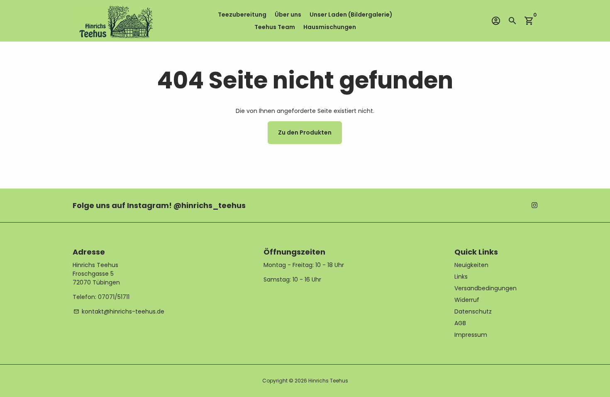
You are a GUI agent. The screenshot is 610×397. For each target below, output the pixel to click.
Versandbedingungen (485, 288)
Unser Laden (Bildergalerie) (351, 14)
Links (461, 276)
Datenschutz (473, 311)
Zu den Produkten (305, 132)
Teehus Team (274, 27)
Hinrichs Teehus (328, 380)
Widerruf (466, 300)
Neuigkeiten (471, 265)
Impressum (470, 335)
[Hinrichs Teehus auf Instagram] (534, 205)
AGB (460, 323)
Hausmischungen (329, 27)
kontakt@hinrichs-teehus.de (118, 311)
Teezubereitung (242, 14)
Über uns (288, 14)
